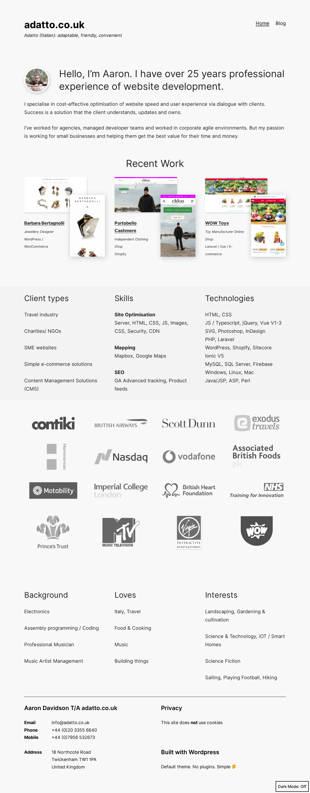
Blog (281, 23)
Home (262, 23)
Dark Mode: (288, 786)
